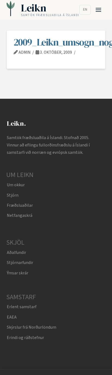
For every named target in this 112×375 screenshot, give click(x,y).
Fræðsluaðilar (20, 205)
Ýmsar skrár (17, 273)
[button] (98, 10)
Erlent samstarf (21, 307)
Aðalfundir (16, 253)
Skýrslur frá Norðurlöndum (31, 327)
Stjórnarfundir (20, 263)
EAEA (12, 317)
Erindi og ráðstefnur (25, 338)
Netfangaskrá (19, 215)
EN (85, 9)
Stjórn (12, 195)
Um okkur (16, 185)
